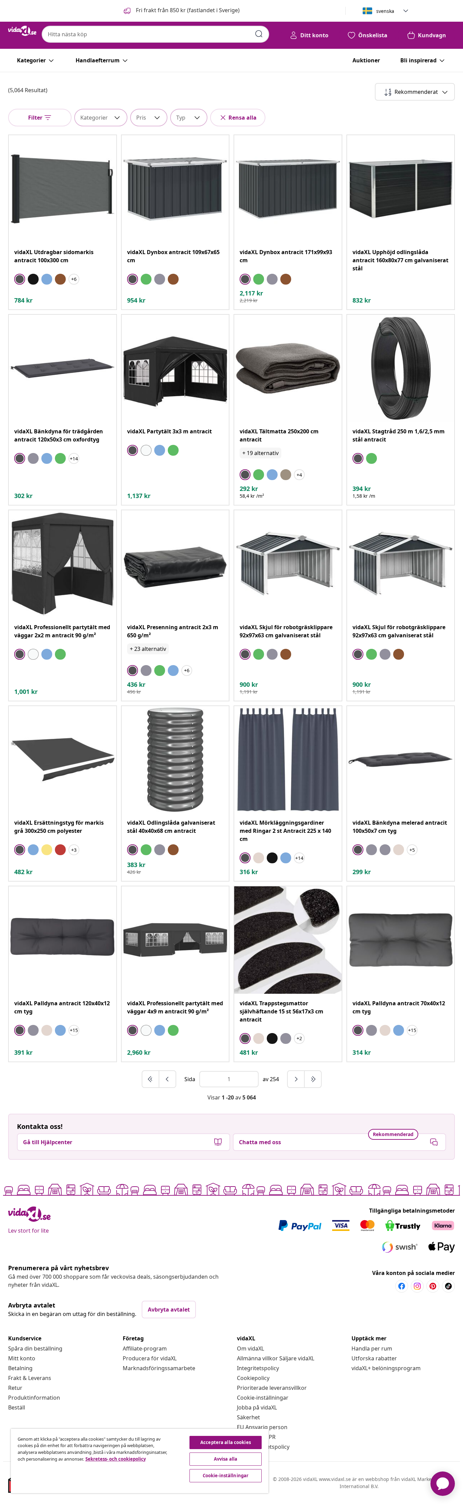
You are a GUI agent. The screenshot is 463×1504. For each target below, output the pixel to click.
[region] (139, 1461)
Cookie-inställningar (262, 1397)
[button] (181, 11)
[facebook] (401, 1286)
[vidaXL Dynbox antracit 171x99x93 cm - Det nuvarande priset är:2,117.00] (288, 189)
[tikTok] (448, 1286)
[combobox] (155, 34)
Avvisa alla (225, 1459)
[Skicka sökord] (259, 33)
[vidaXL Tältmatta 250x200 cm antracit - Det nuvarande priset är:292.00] (288, 368)
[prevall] (150, 1079)
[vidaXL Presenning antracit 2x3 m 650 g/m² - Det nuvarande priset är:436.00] (175, 564)
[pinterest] (432, 1286)
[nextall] (313, 1079)
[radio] (19, 279)
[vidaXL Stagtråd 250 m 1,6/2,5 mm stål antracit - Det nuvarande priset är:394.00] (401, 368)
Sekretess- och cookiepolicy (115, 1459)
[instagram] (417, 1286)
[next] (296, 1079)
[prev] (167, 1079)
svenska (385, 11)
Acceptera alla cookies (225, 1442)
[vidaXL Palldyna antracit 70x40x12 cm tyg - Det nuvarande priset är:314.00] (401, 940)
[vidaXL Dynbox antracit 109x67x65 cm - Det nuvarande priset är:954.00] (175, 189)
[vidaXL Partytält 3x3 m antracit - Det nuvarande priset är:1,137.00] (175, 368)
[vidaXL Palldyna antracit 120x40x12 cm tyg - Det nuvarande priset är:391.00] (62, 940)
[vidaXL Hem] (22, 31)
